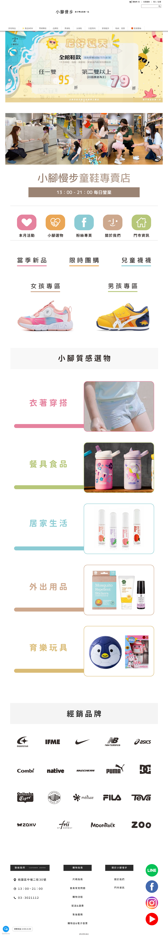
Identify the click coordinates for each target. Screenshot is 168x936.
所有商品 (12, 28)
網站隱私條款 (84, 934)
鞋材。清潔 (120, 28)
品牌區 (55, 28)
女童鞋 (79, 28)
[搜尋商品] (159, 6)
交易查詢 (146, 2)
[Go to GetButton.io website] (6, 933)
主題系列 (92, 28)
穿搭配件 (105, 28)
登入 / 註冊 (157, 2)
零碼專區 (42, 28)
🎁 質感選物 (136, 28)
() (136, 2)
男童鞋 (67, 28)
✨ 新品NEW (27, 28)
